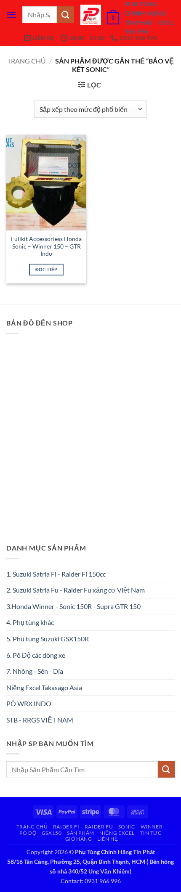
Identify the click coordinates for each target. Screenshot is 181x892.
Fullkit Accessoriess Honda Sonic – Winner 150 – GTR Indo (46, 246)
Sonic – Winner (140, 826)
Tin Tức (150, 833)
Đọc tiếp (46, 269)
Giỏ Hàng (78, 839)
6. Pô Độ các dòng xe (35, 655)
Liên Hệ (107, 839)
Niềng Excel (117, 833)
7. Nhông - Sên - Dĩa (34, 671)
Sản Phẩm (80, 833)
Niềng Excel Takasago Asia (44, 687)
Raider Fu (99, 826)
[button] (11, 14)
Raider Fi (66, 826)
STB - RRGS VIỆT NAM (39, 720)
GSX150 (52, 833)
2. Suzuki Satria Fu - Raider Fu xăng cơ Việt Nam (75, 590)
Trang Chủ (32, 826)
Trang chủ (26, 61)
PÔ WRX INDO (28, 703)
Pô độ (27, 833)
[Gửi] (65, 14)
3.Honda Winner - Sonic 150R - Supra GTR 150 (73, 606)
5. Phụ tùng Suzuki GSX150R (47, 639)
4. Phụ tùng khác (30, 622)
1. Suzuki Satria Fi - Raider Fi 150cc (56, 574)
